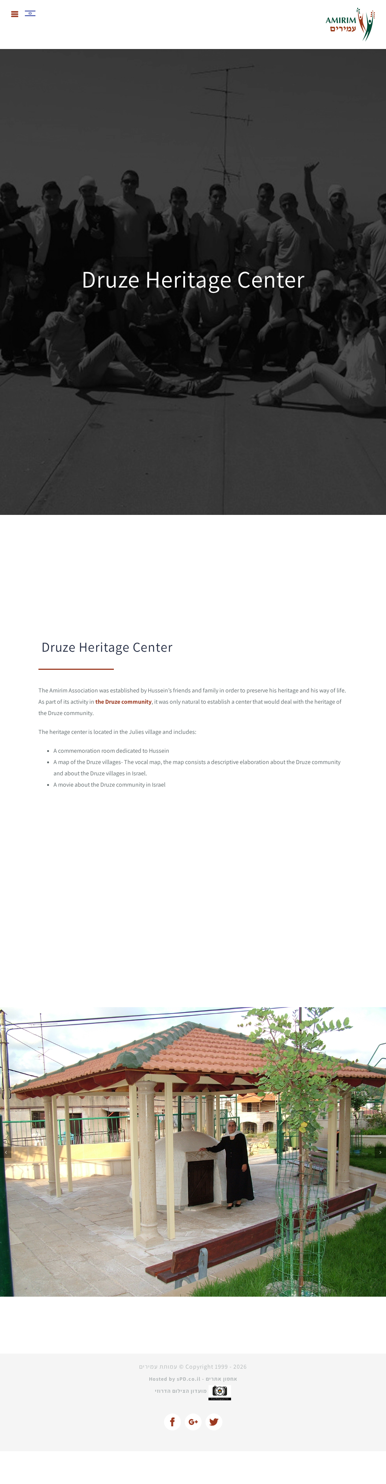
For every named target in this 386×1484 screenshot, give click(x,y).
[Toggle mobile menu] (15, 14)
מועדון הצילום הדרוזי (181, 1358)
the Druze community (123, 702)
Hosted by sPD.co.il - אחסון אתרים (193, 1346)
